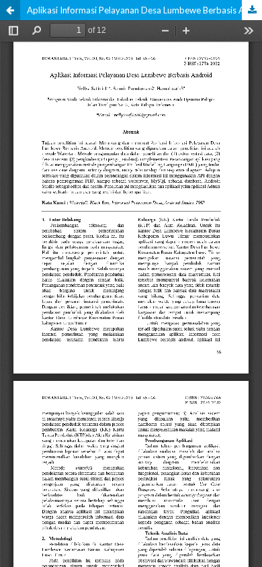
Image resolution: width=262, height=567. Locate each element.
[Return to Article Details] (10, 10)
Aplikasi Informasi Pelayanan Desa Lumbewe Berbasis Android (144, 10)
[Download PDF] (252, 10)
